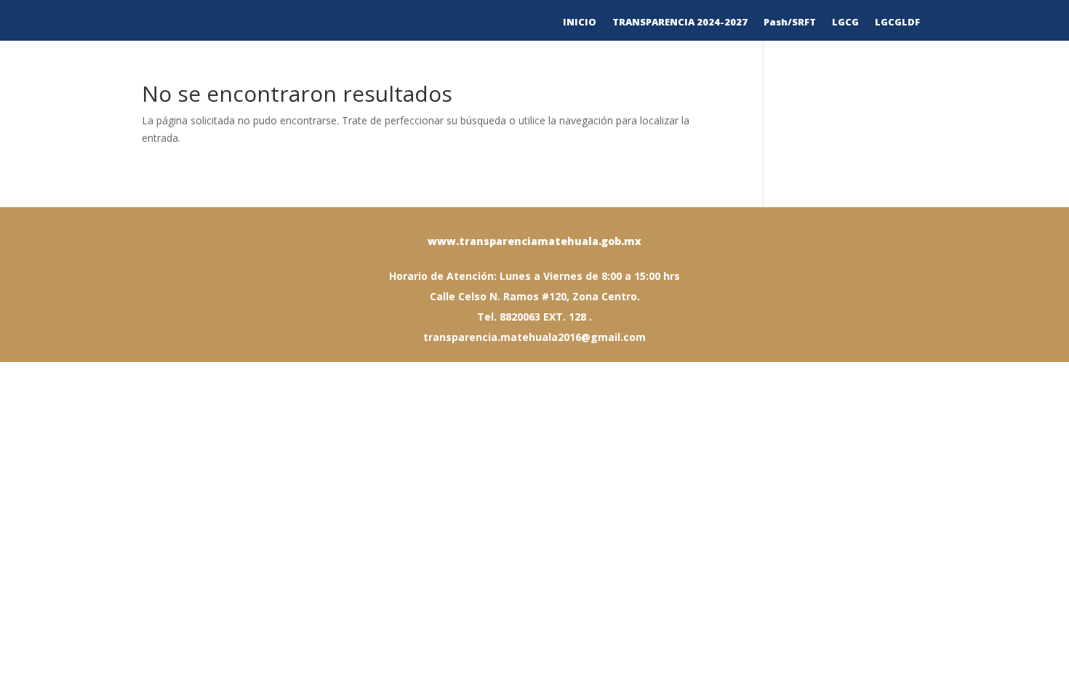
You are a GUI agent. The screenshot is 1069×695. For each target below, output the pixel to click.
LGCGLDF (897, 22)
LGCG (845, 22)
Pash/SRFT (790, 22)
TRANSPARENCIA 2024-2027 (680, 22)
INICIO (579, 22)
